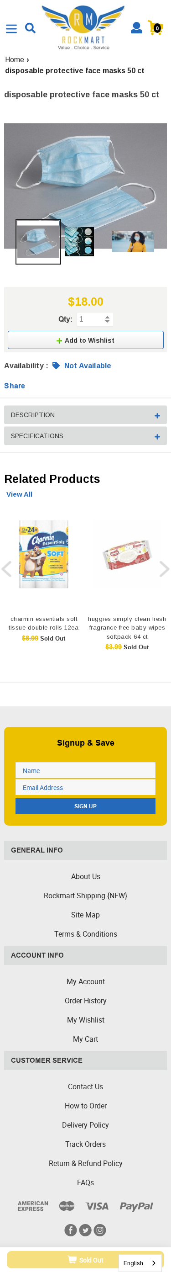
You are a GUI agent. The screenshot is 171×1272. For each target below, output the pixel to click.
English (133, 1263)
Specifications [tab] (37, 436)
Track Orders (85, 1144)
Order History (86, 1001)
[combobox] (140, 1263)
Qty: (65, 319)
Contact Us (85, 1086)
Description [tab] (33, 415)
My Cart (85, 1039)
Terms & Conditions (85, 934)
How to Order (86, 1106)
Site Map (85, 915)
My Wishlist (85, 1020)
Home (14, 60)
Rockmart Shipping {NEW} (85, 895)
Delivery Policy (85, 1125)
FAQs (85, 1182)
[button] (86, 340)
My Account (86, 981)
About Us (85, 876)
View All (19, 494)
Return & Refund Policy (86, 1163)
